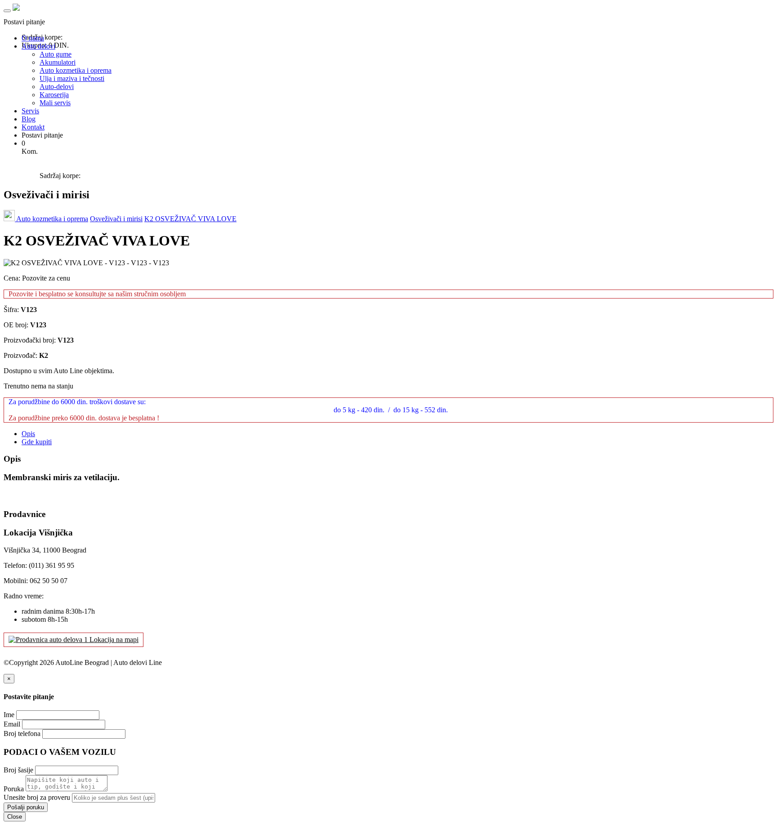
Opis (28, 433)
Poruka (14, 789)
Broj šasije (18, 770)
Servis (30, 111)
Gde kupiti (37, 442)
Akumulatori (58, 62)
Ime (9, 714)
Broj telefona (22, 733)
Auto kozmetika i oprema (76, 70)
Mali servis (55, 103)
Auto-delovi (57, 86)
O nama (33, 38)
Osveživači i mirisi (116, 219)
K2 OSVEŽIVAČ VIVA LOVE (190, 219)
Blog (29, 119)
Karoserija (54, 94)
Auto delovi (38, 46)
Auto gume (55, 54)
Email (12, 724)
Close (14, 816)
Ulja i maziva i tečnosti (72, 78)
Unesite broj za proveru (37, 797)
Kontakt (33, 127)
